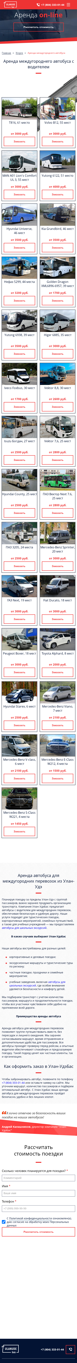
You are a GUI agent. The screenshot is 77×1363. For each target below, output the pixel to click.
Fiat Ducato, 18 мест (57, 600)
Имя (5, 1186)
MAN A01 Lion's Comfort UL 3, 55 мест (19, 178)
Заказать (19, 141)
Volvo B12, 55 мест (57, 123)
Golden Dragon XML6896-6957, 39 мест (57, 284)
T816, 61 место (19, 123)
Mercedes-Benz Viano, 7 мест (57, 708)
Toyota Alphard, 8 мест (58, 653)
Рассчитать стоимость (39, 27)
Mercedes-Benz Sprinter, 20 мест (57, 549)
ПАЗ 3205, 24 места (19, 547)
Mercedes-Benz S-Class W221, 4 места (19, 815)
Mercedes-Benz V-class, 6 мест (19, 762)
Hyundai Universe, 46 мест (19, 231)
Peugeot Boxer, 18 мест (19, 653)
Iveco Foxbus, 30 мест (19, 388)
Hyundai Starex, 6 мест (19, 706)
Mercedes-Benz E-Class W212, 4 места (57, 762)
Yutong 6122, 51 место (57, 176)
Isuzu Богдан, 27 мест (19, 441)
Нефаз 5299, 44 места (19, 282)
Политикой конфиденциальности (30, 1218)
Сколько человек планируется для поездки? (34, 1171)
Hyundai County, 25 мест (19, 494)
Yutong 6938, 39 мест (19, 335)
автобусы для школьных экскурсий (24, 928)
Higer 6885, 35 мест (57, 335)
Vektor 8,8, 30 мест (57, 388)
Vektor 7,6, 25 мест (57, 441)
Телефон (8, 1201)
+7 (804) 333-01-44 (52, 5)
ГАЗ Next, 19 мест (19, 600)
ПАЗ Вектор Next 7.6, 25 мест (57, 496)
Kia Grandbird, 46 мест (57, 229)
